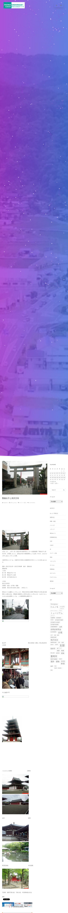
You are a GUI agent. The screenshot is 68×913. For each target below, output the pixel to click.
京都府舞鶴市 (54, 626)
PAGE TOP (64, 883)
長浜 (55, 666)
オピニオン (53, 573)
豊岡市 (54, 656)
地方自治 (54, 640)
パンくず (52, 525)
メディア (52, 529)
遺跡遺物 (63, 661)
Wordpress (54, 604)
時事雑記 (52, 569)
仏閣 (60, 627)
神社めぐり (53, 533)
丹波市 (52, 619)
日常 (51, 541)
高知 (52, 670)
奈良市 (52, 644)
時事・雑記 (53, 521)
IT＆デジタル (53, 577)
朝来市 (53, 648)
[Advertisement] (17, 517)
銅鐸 (52, 666)
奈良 (63, 642)
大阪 (59, 642)
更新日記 (52, 517)
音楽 (51, 557)
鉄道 (63, 663)
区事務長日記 (53, 537)
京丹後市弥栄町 (55, 624)
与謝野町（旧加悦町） (56, 617)
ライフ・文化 (22, 502)
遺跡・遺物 (55, 662)
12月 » (56, 483)
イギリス (62, 608)
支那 (62, 645)
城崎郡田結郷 (53, 642)
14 (59, 475)
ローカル (52, 565)
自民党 (58, 653)
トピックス (53, 561)
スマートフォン (54, 610)
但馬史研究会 (56, 629)
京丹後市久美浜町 (55, 622)
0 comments (32, 502)
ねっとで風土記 (54, 513)
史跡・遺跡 (56, 635)
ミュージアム (57, 613)
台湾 (52, 635)
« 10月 (52, 483)
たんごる (54, 607)
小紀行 (51, 545)
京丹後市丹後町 (59, 620)
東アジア (59, 648)
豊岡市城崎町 (54, 659)
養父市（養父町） (58, 668)
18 (52, 477)
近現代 (60, 658)
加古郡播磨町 (53, 631)
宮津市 (56, 644)
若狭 (62, 653)
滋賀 (58, 650)
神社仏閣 (52, 652)
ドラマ (60, 610)
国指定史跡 (53, 637)
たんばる (62, 606)
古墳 (60, 632)
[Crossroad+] (14, 10)
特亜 (62, 651)
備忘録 (51, 581)
